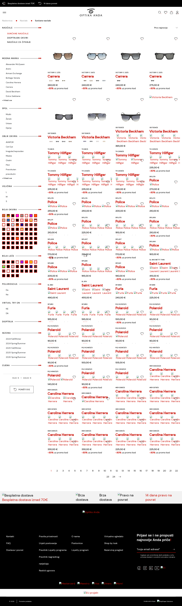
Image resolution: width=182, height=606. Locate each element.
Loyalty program (80, 550)
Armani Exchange (14, 73)
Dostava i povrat (14, 550)
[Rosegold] (17, 220)
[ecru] (12, 238)
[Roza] (12, 243)
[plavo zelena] (3, 243)
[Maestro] (83, 583)
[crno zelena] (35, 233)
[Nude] (3, 220)
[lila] (26, 238)
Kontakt (10, 536)
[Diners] (106, 583)
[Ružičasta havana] (26, 220)
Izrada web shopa (150, 601)
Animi (8, 69)
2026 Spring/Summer (16, 357)
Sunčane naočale (18, 33)
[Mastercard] (67, 583)
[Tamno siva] (26, 224)
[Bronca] (3, 215)
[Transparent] (8, 229)
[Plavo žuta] (8, 243)
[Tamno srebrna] (35, 224)
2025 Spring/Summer (16, 352)
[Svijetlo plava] (12, 224)
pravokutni (10, 174)
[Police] (154, 185)
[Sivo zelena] (3, 266)
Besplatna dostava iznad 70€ (25, 500)
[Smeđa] (26, 243)
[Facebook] (139, 568)
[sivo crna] (21, 243)
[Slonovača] (3, 224)
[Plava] (8, 220)
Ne (7, 294)
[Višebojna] (35, 243)
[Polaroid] (120, 313)
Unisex (9, 123)
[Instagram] (145, 568)
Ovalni (9, 160)
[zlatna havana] (21, 247)
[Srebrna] (31, 243)
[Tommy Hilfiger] (53, 160)
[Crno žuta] (8, 215)
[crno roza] (26, 233)
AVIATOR (10, 142)
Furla (119, 288)
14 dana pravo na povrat (158, 497)
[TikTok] (163, 568)
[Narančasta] (35, 215)
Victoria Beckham (62, 137)
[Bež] (26, 229)
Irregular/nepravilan (15, 151)
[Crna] (12, 233)
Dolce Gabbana (13, 96)
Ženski (9, 119)
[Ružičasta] (21, 220)
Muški (8, 114)
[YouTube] (157, 568)
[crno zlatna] (3, 238)
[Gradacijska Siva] (12, 262)
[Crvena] (8, 238)
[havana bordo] (21, 238)
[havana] (17, 238)
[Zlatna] (17, 247)
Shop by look (110, 543)
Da (7, 290)
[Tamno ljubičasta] (26, 266)
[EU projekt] (91, 593)
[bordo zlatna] (8, 233)
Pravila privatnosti (48, 536)
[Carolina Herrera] (154, 377)
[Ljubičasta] (31, 215)
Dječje (9, 128)
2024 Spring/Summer (16, 343)
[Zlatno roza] (21, 229)
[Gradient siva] (17, 262)
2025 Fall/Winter (13, 348)
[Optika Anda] (91, 12)
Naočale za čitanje (19, 42)
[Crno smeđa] (12, 271)
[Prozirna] (12, 220)
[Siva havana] (35, 220)
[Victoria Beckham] (51, 141)
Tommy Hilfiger (60, 153)
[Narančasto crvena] (26, 262)
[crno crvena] (21, 233)
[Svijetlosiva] (21, 266)
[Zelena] (3, 247)
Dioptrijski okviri (17, 38)
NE (7, 308)
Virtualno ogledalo (113, 536)
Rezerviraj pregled (113, 550)
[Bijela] (31, 229)
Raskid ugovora (47, 570)
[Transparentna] (8, 271)
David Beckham (13, 91)
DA (7, 313)
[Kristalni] (26, 215)
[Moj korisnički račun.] (177, 12)
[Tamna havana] (17, 224)
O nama (76, 536)
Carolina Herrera (13, 82)
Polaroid (121, 308)
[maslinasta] (31, 238)
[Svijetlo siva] (17, 266)
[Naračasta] (31, 262)
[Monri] (118, 583)
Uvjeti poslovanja (48, 543)
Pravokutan (11, 169)
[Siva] (17, 243)
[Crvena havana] (12, 215)
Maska (9, 156)
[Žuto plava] (26, 247)
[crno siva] (31, 233)
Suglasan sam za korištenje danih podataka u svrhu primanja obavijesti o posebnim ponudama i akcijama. (157, 556)
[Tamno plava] (21, 224)
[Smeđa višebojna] (8, 224)
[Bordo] (3, 233)
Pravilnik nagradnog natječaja (49, 560)
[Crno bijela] (17, 233)
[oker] (35, 238)
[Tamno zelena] (3, 229)
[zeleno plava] (8, 247)
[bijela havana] (35, 229)
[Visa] (95, 583)
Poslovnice (77, 543)
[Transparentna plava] (12, 229)
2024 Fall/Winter (13, 339)
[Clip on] (3, 262)
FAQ (8, 543)
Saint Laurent (160, 263)
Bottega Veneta (13, 78)
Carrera (9, 87)
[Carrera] (51, 81)
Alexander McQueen (15, 64)
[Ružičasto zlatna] (31, 220)
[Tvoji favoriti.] (165, 12)
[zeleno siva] (12, 247)
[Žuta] (31, 247)
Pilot (8, 165)
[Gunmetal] (21, 215)
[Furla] (119, 293)
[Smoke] (8, 266)
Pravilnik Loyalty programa (53, 550)
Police (154, 180)
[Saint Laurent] (154, 270)
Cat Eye (9, 146)
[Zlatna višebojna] (17, 229)
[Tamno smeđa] (31, 224)
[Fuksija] (17, 215)
